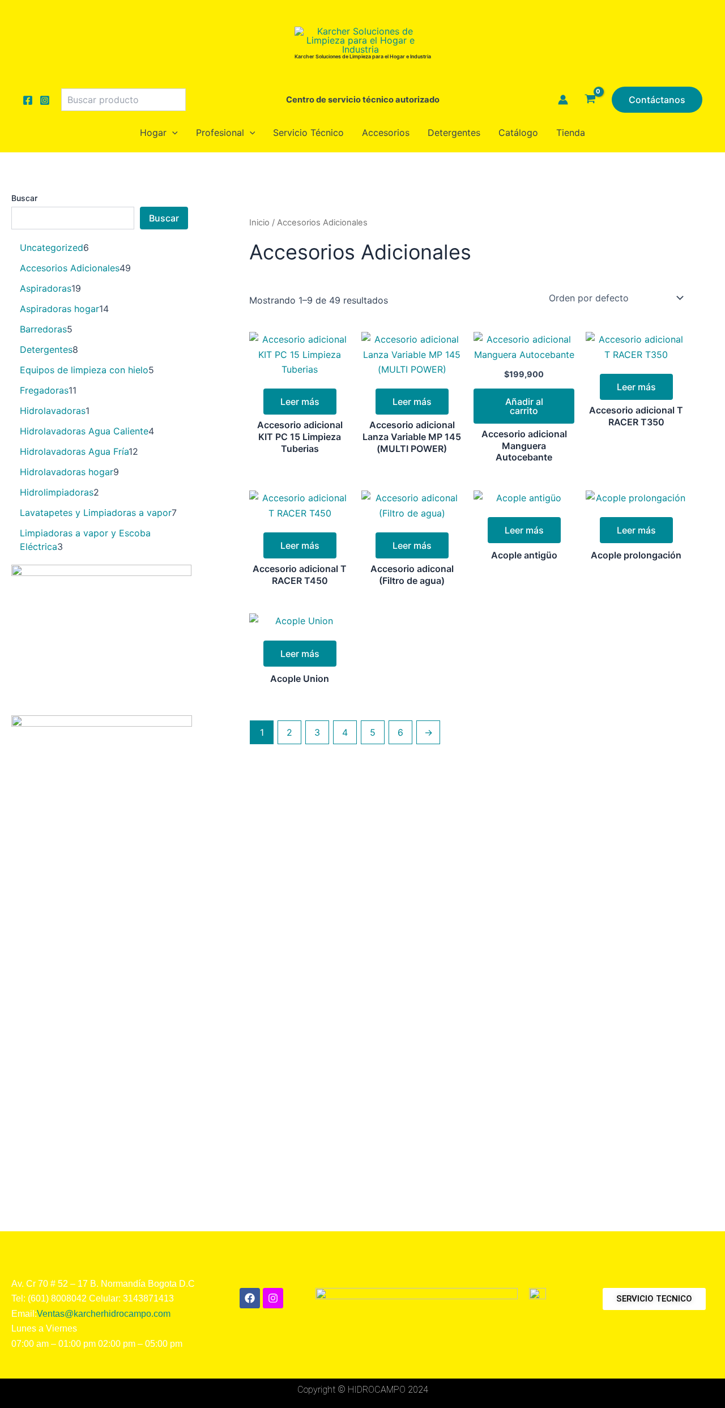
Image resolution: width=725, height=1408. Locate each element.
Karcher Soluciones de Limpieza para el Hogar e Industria (363, 56)
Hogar (153, 132)
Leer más (299, 401)
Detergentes (454, 132)
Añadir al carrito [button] (524, 406)
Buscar (24, 198)
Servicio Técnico (308, 132)
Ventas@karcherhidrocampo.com (103, 1314)
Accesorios (386, 132)
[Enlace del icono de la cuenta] (563, 100)
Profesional (220, 132)
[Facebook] (28, 100)
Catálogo (518, 132)
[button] (657, 100)
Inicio (259, 222)
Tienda (570, 132)
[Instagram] (45, 100)
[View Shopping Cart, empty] (589, 99)
